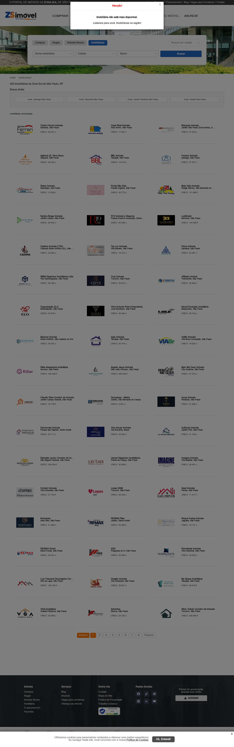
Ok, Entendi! (163, 739)
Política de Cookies (137, 740)
